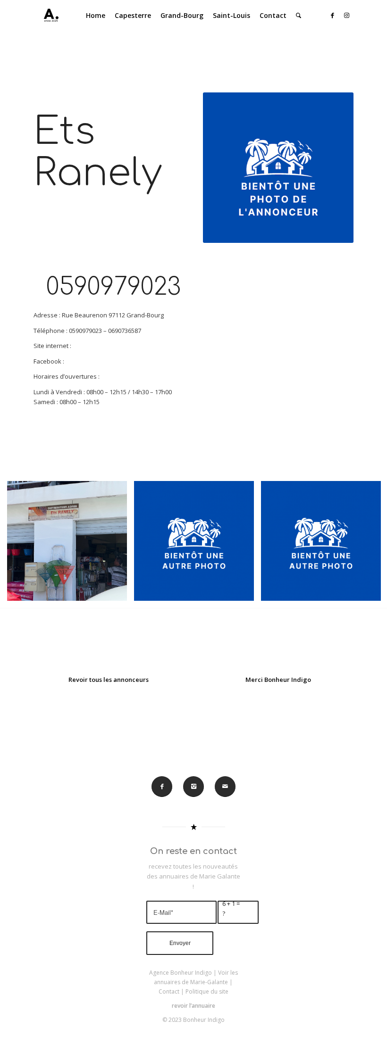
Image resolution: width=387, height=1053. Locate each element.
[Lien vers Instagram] (347, 15)
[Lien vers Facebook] (333, 15)
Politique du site (206, 991)
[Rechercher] (298, 15)
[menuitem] (95, 15)
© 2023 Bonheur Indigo (193, 1020)
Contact (169, 991)
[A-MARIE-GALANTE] (49, 15)
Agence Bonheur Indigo (180, 973)
